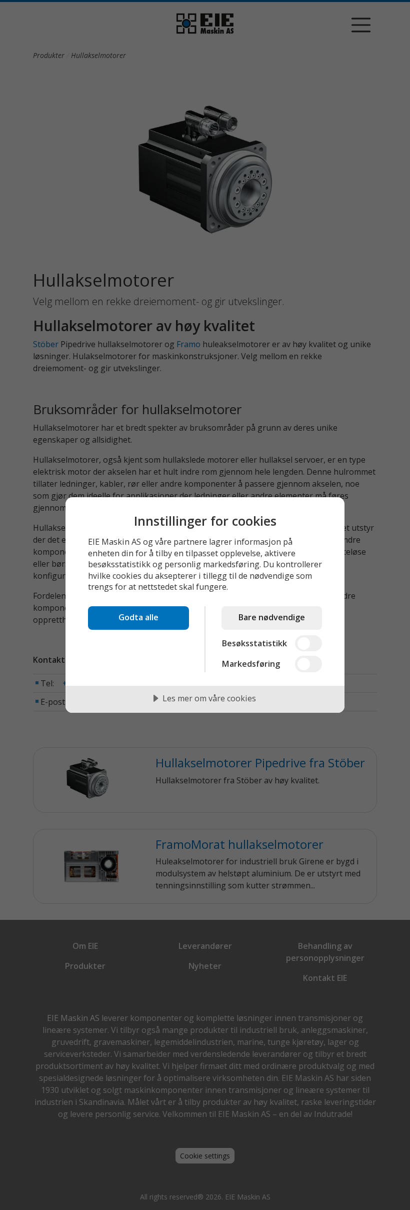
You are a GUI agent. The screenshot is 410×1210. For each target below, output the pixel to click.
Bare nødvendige (271, 617)
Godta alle (138, 617)
